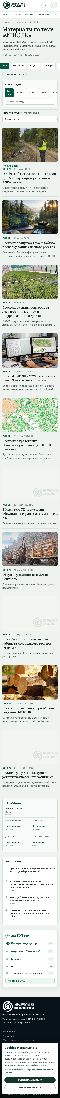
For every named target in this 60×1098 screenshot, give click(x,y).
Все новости (20, 22)
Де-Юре (48, 65)
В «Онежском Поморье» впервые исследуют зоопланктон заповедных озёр (30, 913)
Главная (6, 22)
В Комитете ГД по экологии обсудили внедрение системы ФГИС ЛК (29, 513)
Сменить (20, 809)
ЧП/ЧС (33, 65)
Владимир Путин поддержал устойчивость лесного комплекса (28, 774)
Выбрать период (15, 102)
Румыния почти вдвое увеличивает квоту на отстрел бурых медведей (32, 870)
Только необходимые (30, 1087)
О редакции (8, 1036)
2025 (32, 92)
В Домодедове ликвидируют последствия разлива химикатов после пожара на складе (31, 884)
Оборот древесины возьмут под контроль (26, 576)
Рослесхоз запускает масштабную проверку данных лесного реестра (28, 245)
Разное (6, 238)
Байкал (18, 14)
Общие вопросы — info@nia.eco (18, 1040)
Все (4, 65)
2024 (44, 92)
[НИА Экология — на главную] (14, 5)
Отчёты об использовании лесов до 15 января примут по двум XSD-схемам (29, 178)
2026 (20, 92)
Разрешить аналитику (30, 1080)
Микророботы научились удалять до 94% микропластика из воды (30, 899)
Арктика (29, 14)
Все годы (9, 92)
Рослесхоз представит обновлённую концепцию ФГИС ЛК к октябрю (29, 445)
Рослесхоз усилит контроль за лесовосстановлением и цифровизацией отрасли (25, 311)
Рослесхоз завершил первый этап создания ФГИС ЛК (28, 710)
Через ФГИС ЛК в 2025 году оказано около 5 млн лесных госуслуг (29, 378)
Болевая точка (43, 14)
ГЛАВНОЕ (18, 65)
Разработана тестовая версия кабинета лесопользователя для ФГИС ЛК (26, 643)
